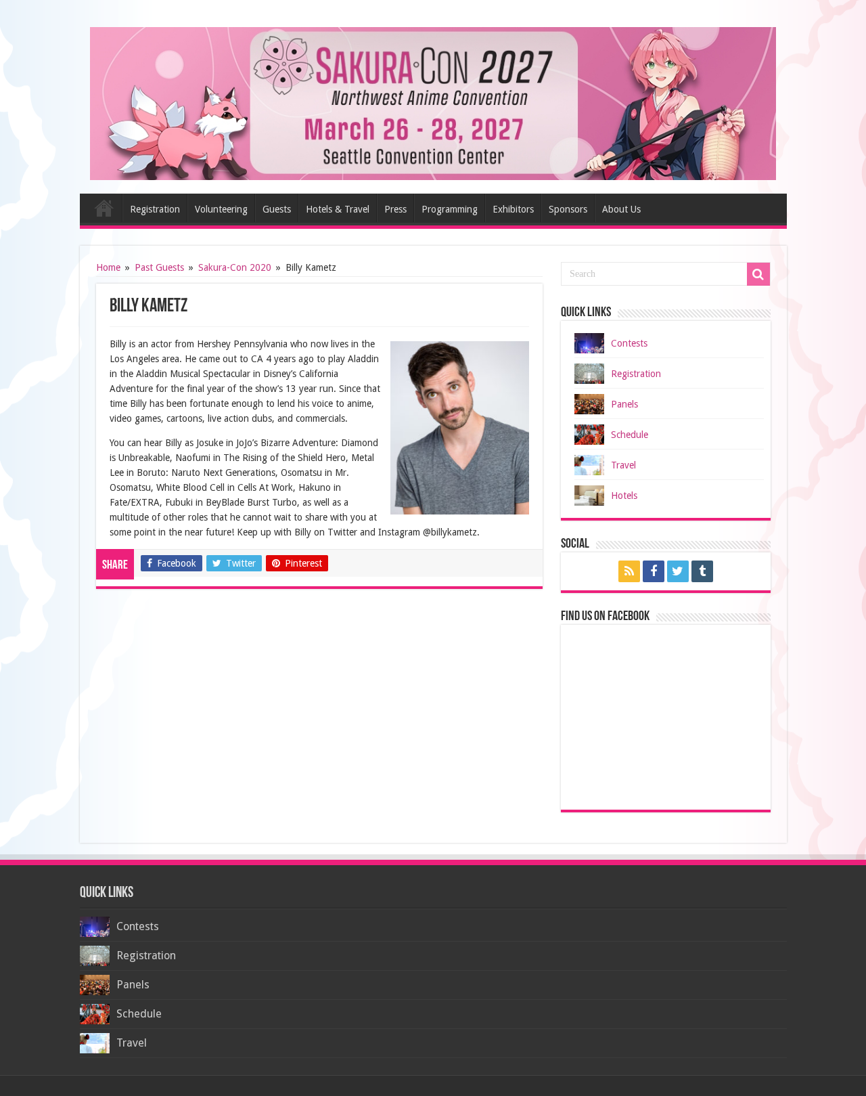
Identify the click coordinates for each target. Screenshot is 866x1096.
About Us (621, 209)
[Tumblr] (702, 571)
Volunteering (221, 209)
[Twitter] (678, 571)
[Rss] (629, 571)
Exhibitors (513, 209)
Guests (277, 209)
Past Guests (159, 267)
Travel (623, 465)
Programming (449, 209)
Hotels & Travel (337, 209)
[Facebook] (653, 571)
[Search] (758, 274)
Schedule (629, 434)
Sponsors (568, 209)
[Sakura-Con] (433, 101)
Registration (155, 209)
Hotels (624, 495)
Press (395, 209)
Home (104, 208)
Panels (624, 404)
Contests (629, 343)
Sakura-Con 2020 (234, 267)
